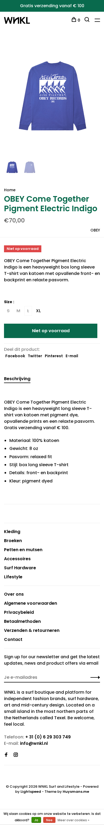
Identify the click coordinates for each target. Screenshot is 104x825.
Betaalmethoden (22, 621)
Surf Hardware (20, 568)
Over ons (14, 594)
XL (38, 311)
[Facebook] (6, 755)
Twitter (35, 356)
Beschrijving (17, 379)
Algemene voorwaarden (30, 603)
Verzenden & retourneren (31, 630)
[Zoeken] (88, 20)
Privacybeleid (19, 612)
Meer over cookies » (73, 820)
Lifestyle (13, 577)
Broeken (13, 541)
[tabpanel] (52, 98)
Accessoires (17, 559)
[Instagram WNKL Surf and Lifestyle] (16, 755)
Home (9, 190)
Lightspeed (31, 791)
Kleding (12, 532)
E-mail (72, 356)
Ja (36, 820)
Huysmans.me (76, 791)
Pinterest (54, 356)
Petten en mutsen (23, 550)
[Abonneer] (93, 677)
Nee (49, 820)
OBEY (95, 230)
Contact (13, 639)
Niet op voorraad (51, 331)
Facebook (15, 356)
